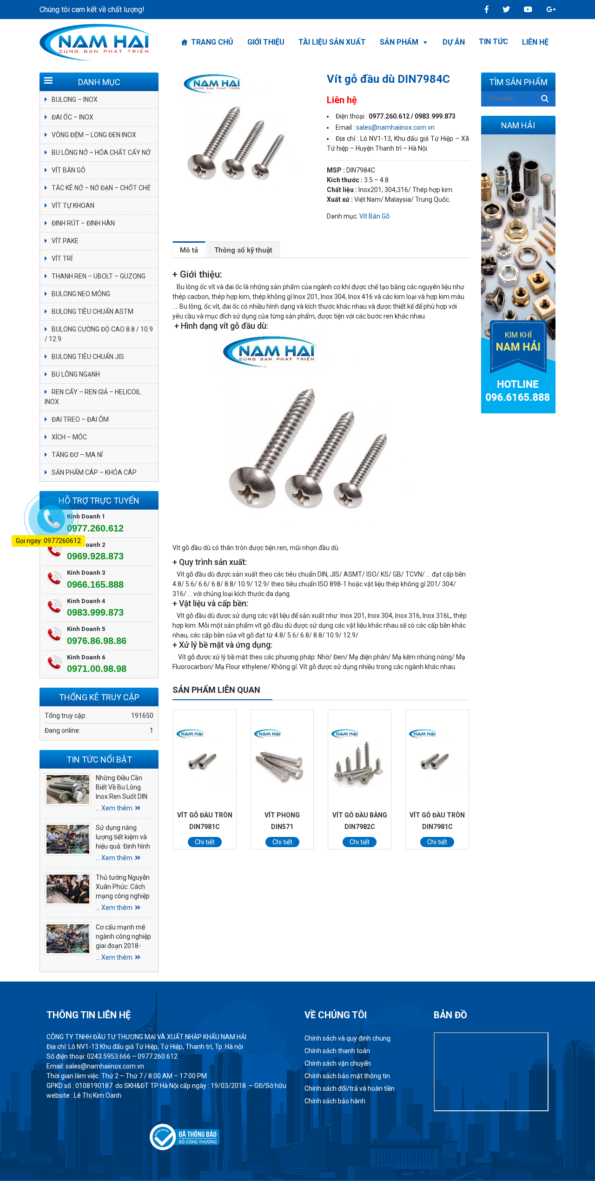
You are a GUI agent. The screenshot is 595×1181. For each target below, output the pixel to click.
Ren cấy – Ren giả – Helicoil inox (93, 396)
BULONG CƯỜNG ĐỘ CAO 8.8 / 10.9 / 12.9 (99, 334)
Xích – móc (69, 437)
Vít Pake (65, 241)
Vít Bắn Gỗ (374, 216)
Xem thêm (116, 808)
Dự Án (454, 42)
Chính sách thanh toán (337, 1051)
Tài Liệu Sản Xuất (332, 42)
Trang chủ (212, 42)
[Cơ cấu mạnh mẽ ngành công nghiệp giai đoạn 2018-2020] (68, 938)
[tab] (188, 249)
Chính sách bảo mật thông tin (347, 1076)
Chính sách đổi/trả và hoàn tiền (349, 1088)
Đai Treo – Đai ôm (80, 419)
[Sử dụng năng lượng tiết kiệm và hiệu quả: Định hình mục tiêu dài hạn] (68, 839)
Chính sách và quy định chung (347, 1038)
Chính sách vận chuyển (337, 1063)
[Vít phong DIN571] (282, 758)
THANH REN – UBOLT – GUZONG (98, 276)
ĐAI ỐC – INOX (72, 117)
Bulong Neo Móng (81, 294)
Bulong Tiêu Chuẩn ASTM (92, 311)
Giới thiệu (265, 42)
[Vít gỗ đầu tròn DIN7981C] (204, 758)
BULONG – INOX (75, 99)
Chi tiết (205, 842)
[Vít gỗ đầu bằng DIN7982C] (359, 758)
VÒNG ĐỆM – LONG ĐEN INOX (94, 135)
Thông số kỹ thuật (243, 250)
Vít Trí (62, 258)
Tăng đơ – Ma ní (77, 454)
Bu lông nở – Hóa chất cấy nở (101, 152)
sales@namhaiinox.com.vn (395, 127)
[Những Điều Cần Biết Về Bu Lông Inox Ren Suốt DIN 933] (68, 789)
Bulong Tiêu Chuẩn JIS (88, 356)
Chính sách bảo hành (334, 1101)
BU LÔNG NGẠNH (76, 374)
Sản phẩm (399, 42)
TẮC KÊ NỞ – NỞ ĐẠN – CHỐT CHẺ (101, 188)
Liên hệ (535, 42)
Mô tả (189, 250)
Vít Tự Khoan (73, 205)
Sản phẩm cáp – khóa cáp (94, 472)
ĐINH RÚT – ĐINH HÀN (83, 223)
